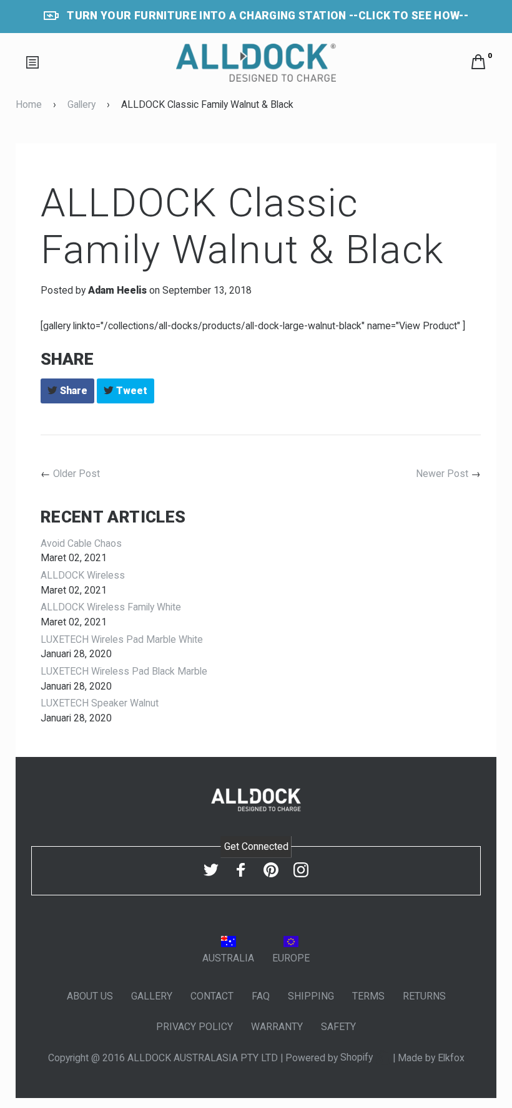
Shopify (357, 1057)
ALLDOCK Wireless (83, 575)
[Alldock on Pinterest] (270, 870)
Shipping (311, 996)
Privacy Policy (194, 1027)
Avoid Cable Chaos (81, 543)
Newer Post (442, 473)
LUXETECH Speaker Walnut (100, 703)
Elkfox (451, 1057)
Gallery (81, 104)
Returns (424, 996)
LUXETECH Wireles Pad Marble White (122, 639)
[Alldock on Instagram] (300, 870)
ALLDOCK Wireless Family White (111, 607)
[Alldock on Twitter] (211, 870)
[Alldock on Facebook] (241, 870)
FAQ (261, 996)
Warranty (277, 1027)
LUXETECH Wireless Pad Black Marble (124, 671)
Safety (338, 1027)
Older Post (76, 473)
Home (29, 104)
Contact (212, 996)
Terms (368, 996)
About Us (90, 996)
